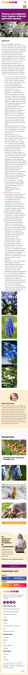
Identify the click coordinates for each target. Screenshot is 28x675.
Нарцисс (5, 640)
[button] (25, 2)
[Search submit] (24, 6)
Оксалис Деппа (13, 261)
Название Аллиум (9, 77)
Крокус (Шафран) (8, 645)
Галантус (7, 180)
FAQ (4, 628)
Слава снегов (5, 61)
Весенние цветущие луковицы (11, 609)
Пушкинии (8, 273)
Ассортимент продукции (9, 614)
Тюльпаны (6, 637)
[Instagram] (10, 602)
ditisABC (23, 671)
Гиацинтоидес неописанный (12, 192)
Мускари (12, 229)
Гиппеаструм (14, 89)
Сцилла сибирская (10, 285)
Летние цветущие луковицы (10, 611)
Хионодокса (13, 113)
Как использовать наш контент (11, 626)
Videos (5, 617)
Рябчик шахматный (17, 60)
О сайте (5, 623)
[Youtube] (14, 602)
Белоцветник (8, 215)
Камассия (7, 94)
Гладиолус (6, 659)
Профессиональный (8, 631)
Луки (4, 642)
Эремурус (18, 134)
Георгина (5, 654)
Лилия (5, 657)
